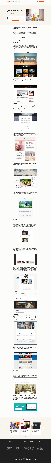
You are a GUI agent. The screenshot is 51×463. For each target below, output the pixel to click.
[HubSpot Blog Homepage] (8, 1)
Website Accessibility (28, 459)
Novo (15, 190)
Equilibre (16, 314)
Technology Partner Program (40, 449)
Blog (30, 448)
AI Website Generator (9, 449)
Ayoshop (16, 370)
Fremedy (16, 246)
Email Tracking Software (9, 447)
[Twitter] (25, 455)
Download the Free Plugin (15, 20)
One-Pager (16, 42)
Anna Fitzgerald (12, 13)
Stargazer (16, 345)
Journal (15, 103)
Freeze (15, 219)
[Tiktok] (31, 455)
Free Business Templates (26, 448)
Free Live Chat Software (17, 448)
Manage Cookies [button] (34, 459)
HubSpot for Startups (39, 450)
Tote (15, 265)
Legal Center (16, 459)
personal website (22, 80)
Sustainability (31, 449)
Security (24, 459)
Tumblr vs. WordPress (31, 267)
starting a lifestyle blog (16, 134)
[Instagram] (21, 455)
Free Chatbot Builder (17, 447)
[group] (15, 428)
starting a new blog (29, 32)
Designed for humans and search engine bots (19, 82)
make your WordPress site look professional (23, 348)
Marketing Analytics (17, 449)
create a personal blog (16, 106)
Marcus (16, 291)
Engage (15, 161)
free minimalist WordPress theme (20, 192)
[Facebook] (19, 455)
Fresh (15, 131)
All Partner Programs (39, 447)
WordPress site (15, 399)
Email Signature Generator (26, 447)
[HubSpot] (25, 457)
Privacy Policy (20, 459)
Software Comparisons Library (27, 449)
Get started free (42, 1)
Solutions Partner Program (40, 448)
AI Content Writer (8, 448)
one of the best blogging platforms (29, 397)
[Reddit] (29, 455)
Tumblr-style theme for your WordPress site (19, 269)
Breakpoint (16, 78)
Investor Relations (32, 447)
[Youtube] (23, 455)
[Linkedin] (27, 455)
